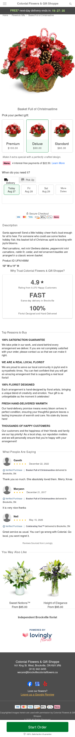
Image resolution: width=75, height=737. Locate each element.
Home (5, 15)
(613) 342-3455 (37, 669)
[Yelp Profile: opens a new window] (45, 683)
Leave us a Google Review (37, 694)
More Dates (63, 189)
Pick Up (30, 179)
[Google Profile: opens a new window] (37, 683)
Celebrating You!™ (35, 526)
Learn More (58, 163)
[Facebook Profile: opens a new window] (29, 683)
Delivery (10, 182)
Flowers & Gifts (18, 15)
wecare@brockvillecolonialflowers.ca (37, 672)
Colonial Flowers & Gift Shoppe (37, 3)
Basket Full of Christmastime (40, 470)
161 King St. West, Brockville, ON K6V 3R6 (37, 665)
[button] (68, 729)
